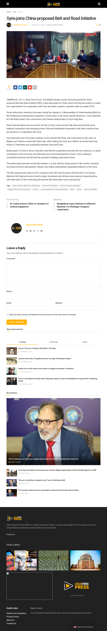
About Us (10, 620)
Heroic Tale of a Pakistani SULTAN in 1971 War (37, 348)
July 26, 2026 (23, 493)
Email (10, 303)
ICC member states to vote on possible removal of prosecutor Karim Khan (48, 490)
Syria (79, 189)
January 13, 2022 (38, 25)
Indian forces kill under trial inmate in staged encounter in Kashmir (46, 369)
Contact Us (11, 623)
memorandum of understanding (54, 189)
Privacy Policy (13, 617)
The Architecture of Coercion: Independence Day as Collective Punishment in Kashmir (43, 459)
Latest (55, 25)
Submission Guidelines (16, 613)
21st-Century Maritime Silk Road (26, 186)
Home (9, 12)
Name (10, 291)
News (60, 25)
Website (58, 303)
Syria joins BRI (90, 189)
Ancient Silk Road (50, 186)
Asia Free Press (20, 25)
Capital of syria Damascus (19, 189)
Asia (14, 12)
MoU (72, 189)
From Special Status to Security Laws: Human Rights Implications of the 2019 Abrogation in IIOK (57, 470)
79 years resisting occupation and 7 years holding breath (41, 480)
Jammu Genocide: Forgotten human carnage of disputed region (44, 359)
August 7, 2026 (24, 473)
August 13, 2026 (15, 462)
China (20, 12)
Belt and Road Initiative (70, 186)
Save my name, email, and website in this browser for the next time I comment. (42, 315)
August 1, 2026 (24, 483)
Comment (12, 258)
